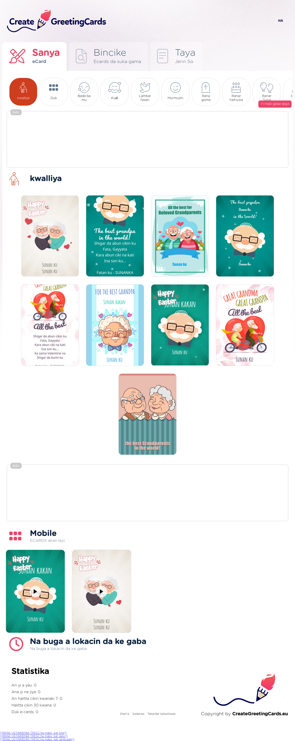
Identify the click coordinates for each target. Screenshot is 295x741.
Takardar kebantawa (161, 713)
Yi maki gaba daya (275, 104)
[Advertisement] (147, 140)
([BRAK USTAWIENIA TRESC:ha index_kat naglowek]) (37, 739)
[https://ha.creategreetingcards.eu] (136, 21)
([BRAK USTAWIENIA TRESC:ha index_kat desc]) (34, 736)
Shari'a (124, 713)
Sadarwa (138, 713)
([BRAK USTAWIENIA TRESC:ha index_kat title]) (33, 733)
